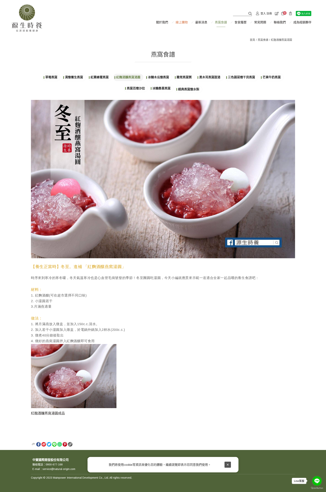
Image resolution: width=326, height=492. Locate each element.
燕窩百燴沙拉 (136, 88)
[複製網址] (70, 444)
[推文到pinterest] (65, 444)
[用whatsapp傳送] (59, 444)
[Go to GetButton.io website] (317, 488)
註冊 (269, 13)
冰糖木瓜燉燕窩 (158, 77)
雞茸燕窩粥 (184, 77)
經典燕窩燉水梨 (188, 89)
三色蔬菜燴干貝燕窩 (241, 77)
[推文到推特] (49, 444)
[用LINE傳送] (54, 444)
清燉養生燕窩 (74, 77)
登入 (263, 13)
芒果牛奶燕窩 (272, 77)
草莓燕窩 (51, 77)
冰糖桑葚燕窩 (161, 88)
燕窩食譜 (263, 39)
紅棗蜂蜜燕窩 (100, 77)
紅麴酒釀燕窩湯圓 (281, 39)
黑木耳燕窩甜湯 (209, 77)
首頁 (252, 39)
